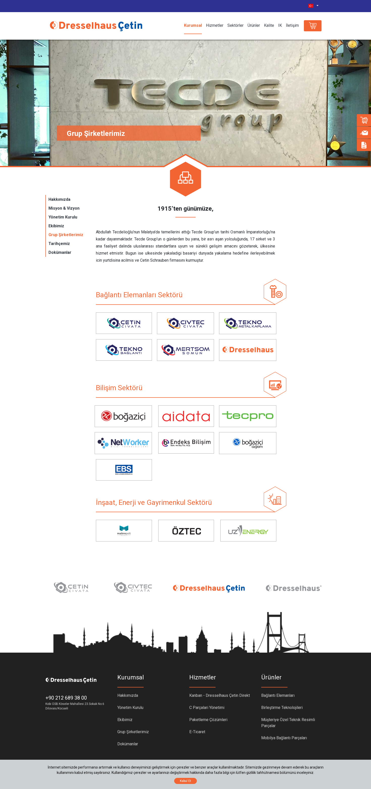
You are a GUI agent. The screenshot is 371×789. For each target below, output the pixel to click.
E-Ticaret (197, 731)
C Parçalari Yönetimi (206, 707)
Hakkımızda (59, 199)
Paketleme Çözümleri (208, 719)
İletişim (292, 25)
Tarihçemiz (59, 243)
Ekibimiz (56, 226)
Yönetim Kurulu (62, 217)
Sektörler (235, 25)
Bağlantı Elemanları (278, 695)
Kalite (269, 25)
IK (280, 25)
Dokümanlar (59, 252)
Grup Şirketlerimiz (65, 234)
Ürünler (254, 25)
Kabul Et (185, 781)
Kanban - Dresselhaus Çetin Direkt (219, 695)
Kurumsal (193, 25)
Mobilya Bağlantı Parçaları (284, 737)
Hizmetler (214, 25)
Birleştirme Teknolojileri (282, 707)
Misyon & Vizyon (64, 208)
